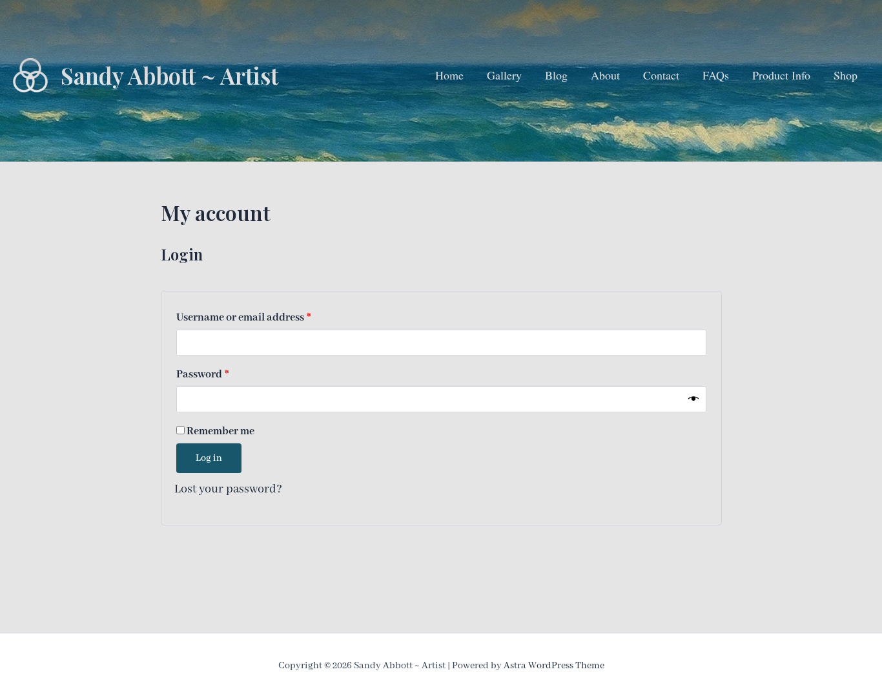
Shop (845, 75)
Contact (661, 75)
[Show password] (693, 399)
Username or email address (265, 317)
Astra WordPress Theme (554, 666)
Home (449, 75)
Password (224, 374)
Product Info (781, 75)
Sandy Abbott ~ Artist (169, 75)
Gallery (504, 75)
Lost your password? (228, 489)
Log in (209, 458)
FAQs (716, 75)
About (605, 75)
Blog (556, 75)
